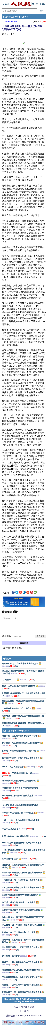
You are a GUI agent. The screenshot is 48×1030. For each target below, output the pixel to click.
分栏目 (11, 17)
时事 (18, 17)
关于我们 (24, 1011)
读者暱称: (7, 636)
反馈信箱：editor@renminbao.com (24, 1015)
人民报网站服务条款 (24, 1006)
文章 (24, 17)
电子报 (35, 4)
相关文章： (8, 658)
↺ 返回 (6, 4)
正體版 (42, 4)
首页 (5, 17)
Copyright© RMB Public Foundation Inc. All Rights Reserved (24, 1000)
